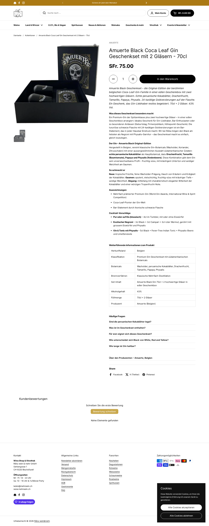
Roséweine (114, 479)
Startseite (17, 35)
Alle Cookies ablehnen (181, 515)
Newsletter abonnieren (71, 460)
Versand (65, 464)
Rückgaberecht (68, 472)
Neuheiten (114, 460)
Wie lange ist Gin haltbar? (122, 346)
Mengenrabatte (68, 468)
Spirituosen (114, 483)
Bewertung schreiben (104, 411)
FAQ (63, 490)
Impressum (66, 479)
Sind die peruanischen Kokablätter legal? (130, 321)
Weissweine (114, 472)
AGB (63, 483)
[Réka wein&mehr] (18, 13)
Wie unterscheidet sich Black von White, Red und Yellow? (138, 340)
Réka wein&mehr (42, 521)
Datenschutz (67, 475)
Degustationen (116, 464)
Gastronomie (67, 486)
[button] (182, 13)
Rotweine (113, 468)
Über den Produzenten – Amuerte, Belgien (130, 358)
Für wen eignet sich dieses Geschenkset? (130, 334)
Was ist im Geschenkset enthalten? (127, 327)
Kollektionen (30, 35)
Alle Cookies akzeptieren (181, 507)
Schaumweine (115, 475)
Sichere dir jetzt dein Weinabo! (104, 3)
